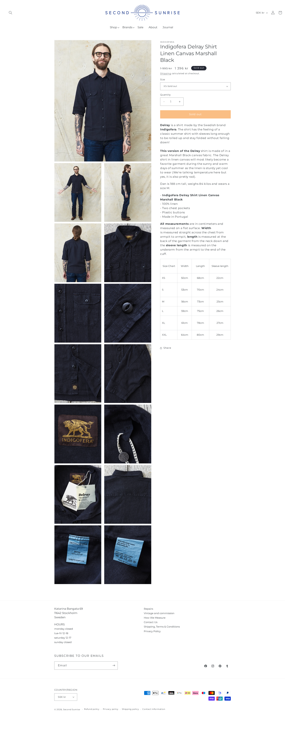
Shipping (165, 73)
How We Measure (154, 617)
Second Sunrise (71, 709)
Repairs (148, 608)
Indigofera (167, 42)
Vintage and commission (159, 613)
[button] (10, 13)
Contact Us (150, 622)
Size (162, 79)
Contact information (153, 709)
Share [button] (167, 347)
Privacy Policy (152, 631)
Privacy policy (111, 709)
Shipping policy (130, 709)
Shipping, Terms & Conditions (162, 626)
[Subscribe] (114, 665)
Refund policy (91, 709)
